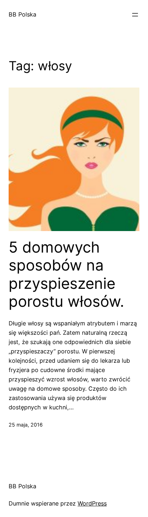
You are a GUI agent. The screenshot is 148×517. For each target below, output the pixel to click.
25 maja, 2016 (26, 425)
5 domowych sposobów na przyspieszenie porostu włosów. (66, 274)
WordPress (92, 503)
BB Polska (22, 14)
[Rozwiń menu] (135, 14)
